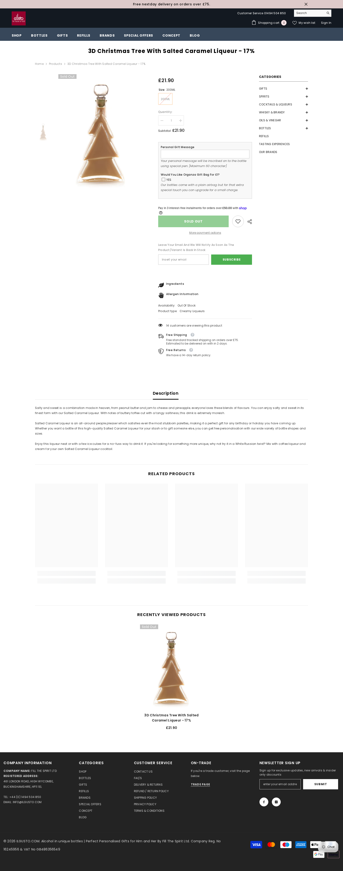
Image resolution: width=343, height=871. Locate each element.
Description (165, 393)
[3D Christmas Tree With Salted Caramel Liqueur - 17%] (171, 666)
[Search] (312, 13)
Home (39, 64)
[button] (283, 89)
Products (55, 64)
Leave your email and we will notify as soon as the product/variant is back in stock (196, 247)
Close (306, 4)
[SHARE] (248, 221)
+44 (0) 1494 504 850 (25, 797)
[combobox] (309, 13)
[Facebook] (263, 802)
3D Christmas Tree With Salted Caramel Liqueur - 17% (171, 718)
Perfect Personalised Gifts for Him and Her (122, 841)
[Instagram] (276, 802)
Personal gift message (177, 147)
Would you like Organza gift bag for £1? (190, 175)
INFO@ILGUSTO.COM (27, 802)
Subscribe (232, 259)
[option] (171, 4)
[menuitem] (283, 89)
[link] (238, 221)
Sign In (326, 23)
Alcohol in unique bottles (62, 841)
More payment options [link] (205, 233)
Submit (320, 784)
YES (169, 180)
